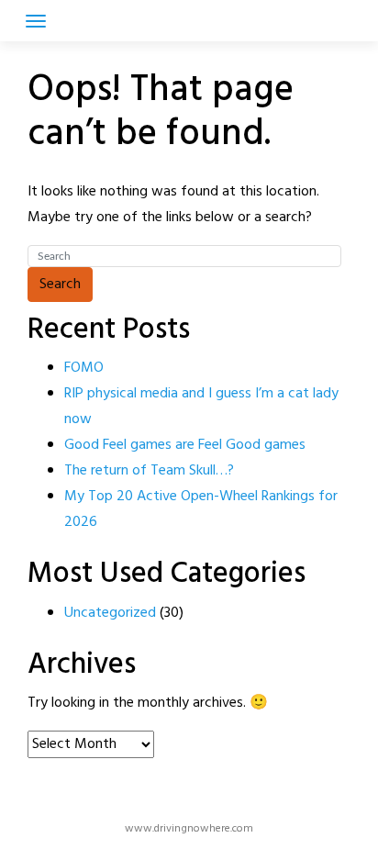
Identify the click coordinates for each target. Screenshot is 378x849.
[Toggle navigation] (36, 21)
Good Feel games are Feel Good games (185, 445)
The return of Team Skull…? (149, 471)
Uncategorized (110, 613)
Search (60, 284)
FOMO (84, 368)
